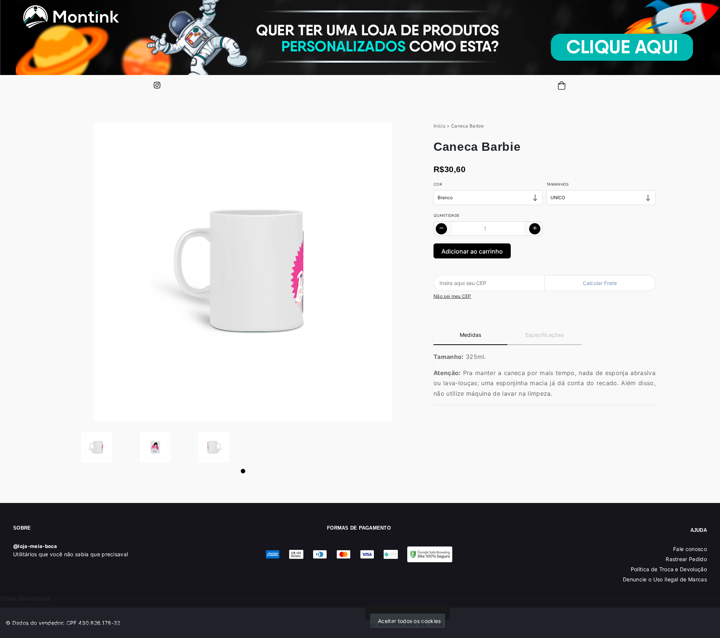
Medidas (471, 335)
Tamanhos (557, 184)
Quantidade (446, 215)
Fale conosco (690, 549)
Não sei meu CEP (452, 296)
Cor (438, 184)
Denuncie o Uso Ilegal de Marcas (665, 579)
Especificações (544, 335)
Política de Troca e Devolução (669, 569)
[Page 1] (243, 471)
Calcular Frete (600, 283)
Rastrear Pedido (686, 559)
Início (440, 126)
